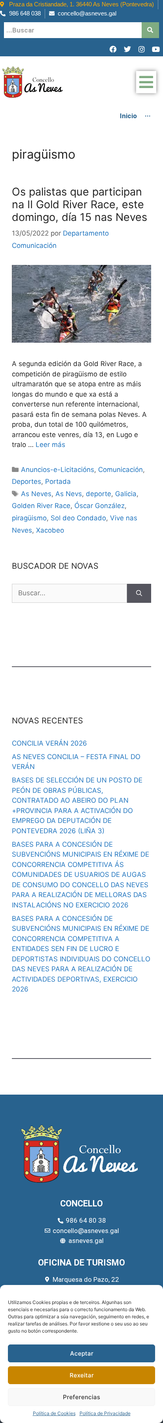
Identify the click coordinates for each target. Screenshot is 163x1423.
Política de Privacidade (105, 1413)
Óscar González (99, 506)
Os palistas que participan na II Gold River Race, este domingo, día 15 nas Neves (79, 204)
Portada (58, 481)
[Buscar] (139, 593)
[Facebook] (113, 49)
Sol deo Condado (78, 518)
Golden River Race (41, 506)
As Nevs (68, 494)
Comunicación (120, 470)
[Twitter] (127, 49)
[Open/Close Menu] (146, 82)
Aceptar (81, 1353)
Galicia (125, 494)
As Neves (36, 494)
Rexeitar (82, 1375)
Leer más (50, 445)
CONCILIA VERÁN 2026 (49, 743)
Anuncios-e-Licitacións (57, 470)
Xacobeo (50, 530)
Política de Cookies (54, 1413)
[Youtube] (156, 49)
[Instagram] (142, 49)
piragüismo (29, 518)
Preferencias (81, 1397)
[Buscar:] (69, 593)
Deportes (26, 481)
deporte (98, 494)
